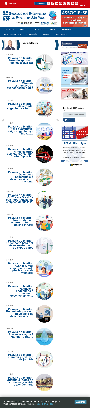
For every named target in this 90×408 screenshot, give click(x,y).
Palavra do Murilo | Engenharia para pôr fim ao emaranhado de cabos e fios (19, 244)
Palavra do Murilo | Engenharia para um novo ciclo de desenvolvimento (19, 313)
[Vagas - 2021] (74, 77)
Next (57, 120)
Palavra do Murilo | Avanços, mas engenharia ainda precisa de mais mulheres (20, 268)
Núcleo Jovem (61, 34)
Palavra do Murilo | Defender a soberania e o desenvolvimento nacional (20, 177)
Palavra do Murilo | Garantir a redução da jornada (20, 357)
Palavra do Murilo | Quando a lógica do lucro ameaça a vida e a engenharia (20, 381)
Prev (3, 120)
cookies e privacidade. (44, 404)
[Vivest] (74, 94)
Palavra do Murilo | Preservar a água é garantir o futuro (20, 334)
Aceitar (80, 402)
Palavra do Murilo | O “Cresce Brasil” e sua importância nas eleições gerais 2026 (19, 198)
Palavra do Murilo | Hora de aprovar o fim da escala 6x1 (20, 60)
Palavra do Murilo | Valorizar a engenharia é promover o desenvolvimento (20, 291)
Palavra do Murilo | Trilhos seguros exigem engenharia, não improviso (20, 153)
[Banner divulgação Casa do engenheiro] (74, 45)
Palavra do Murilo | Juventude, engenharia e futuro (20, 106)
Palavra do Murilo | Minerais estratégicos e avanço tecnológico (20, 84)
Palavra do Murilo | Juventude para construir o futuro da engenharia (20, 221)
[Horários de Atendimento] (74, 59)
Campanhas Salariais (12, 34)
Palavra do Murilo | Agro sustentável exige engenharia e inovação (20, 130)
